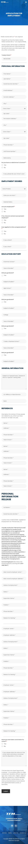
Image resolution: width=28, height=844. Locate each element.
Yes (5, 165)
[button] (26, 2)
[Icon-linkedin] (16, 825)
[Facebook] (12, 825)
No (5, 167)
